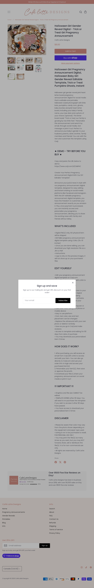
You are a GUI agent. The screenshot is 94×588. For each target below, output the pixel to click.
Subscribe (62, 300)
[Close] (72, 282)
